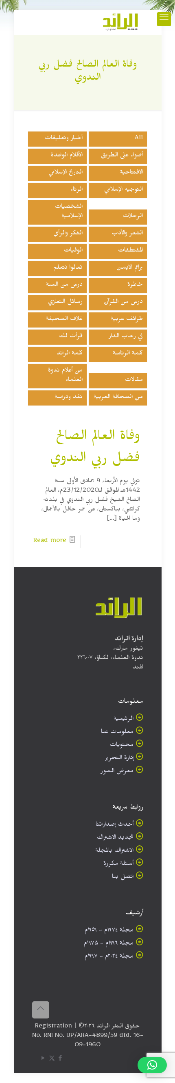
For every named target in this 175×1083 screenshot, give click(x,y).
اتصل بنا (122, 878)
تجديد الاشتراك (115, 838)
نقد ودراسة (69, 398)
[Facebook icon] (60, 1060)
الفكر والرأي (68, 234)
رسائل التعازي (65, 303)
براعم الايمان (129, 268)
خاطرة (135, 286)
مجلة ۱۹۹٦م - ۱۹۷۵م (108, 944)
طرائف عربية (127, 320)
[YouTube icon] (43, 1060)
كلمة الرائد (70, 354)
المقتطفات (130, 251)
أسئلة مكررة (118, 865)
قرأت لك (71, 337)
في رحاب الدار (126, 337)
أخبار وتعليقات (64, 139)
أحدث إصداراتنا (114, 825)
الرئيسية (123, 720)
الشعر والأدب (127, 234)
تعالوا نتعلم (68, 268)
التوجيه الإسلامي (123, 190)
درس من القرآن (123, 303)
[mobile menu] (164, 19)
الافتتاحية (131, 173)
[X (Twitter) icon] (52, 1060)
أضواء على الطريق (122, 156)
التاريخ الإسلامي (65, 173)
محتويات (121, 746)
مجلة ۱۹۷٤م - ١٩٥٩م (109, 931)
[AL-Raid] (120, 22)
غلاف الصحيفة (64, 320)
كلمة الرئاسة (128, 354)
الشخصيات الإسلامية (69, 212)
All (139, 139)
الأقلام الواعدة (67, 156)
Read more (49, 542)
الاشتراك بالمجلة (114, 852)
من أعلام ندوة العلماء (65, 376)
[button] (152, 1065)
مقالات (134, 381)
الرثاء (76, 190)
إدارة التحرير (119, 759)
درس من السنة (64, 286)
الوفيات (73, 251)
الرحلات (133, 217)
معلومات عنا (117, 733)
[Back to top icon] (40, 1009)
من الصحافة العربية (118, 398)
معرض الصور (117, 772)
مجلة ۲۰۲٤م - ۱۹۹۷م (109, 957)
